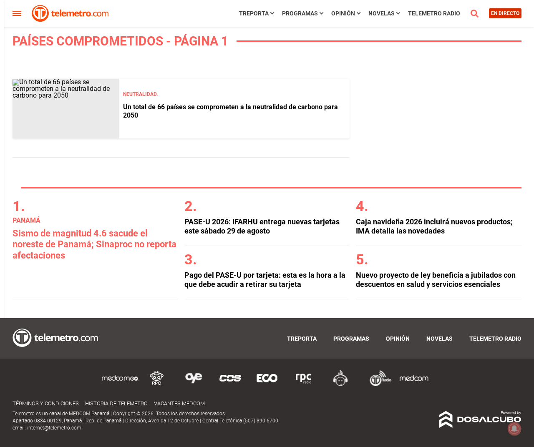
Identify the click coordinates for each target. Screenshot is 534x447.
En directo (505, 13)
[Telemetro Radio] (377, 385)
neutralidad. (140, 94)
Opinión (343, 13)
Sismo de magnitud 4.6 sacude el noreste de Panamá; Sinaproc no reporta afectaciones (94, 244)
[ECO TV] (267, 385)
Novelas (381, 13)
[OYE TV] (193, 385)
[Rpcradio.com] (303, 385)
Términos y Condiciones (46, 403)
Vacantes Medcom (179, 403)
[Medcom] (413, 385)
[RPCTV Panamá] (157, 385)
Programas (300, 13)
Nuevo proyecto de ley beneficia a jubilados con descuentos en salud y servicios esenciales (436, 280)
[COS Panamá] (230, 385)
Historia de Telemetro (116, 403)
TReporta (254, 13)
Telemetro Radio (434, 13)
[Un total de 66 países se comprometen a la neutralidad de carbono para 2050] (66, 108)
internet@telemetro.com (54, 428)
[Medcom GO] (120, 385)
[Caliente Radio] (340, 385)
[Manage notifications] (514, 428)
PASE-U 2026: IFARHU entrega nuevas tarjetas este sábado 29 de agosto (262, 226)
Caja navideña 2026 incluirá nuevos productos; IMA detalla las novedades (434, 226)
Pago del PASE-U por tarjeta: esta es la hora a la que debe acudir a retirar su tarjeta (264, 280)
